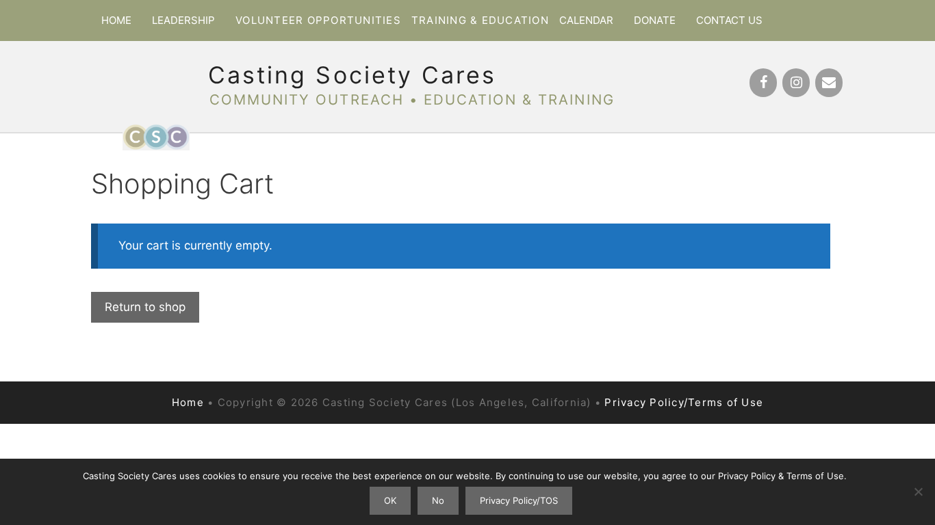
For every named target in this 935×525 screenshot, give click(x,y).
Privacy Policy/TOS (519, 500)
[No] (918, 491)
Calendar (586, 20)
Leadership (183, 20)
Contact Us (729, 20)
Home (116, 20)
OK (390, 500)
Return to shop (145, 307)
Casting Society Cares (352, 75)
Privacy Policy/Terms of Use (683, 402)
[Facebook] (763, 82)
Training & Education (480, 20)
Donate (655, 20)
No (438, 500)
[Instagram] (796, 82)
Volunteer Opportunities (318, 20)
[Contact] (829, 82)
